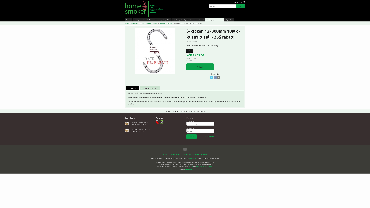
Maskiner (149, 20)
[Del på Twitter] (211, 77)
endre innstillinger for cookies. (204, 166)
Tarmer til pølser (199, 20)
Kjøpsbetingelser (174, 154)
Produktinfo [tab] (132, 88)
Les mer (190, 166)
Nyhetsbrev (204, 154)
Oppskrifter (229, 20)
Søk (241, 6)
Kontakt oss (201, 111)
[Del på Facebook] (215, 77)
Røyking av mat (139, 20)
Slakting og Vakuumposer (214, 20)
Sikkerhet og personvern (190, 154)
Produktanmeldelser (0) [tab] (148, 88)
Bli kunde (175, 111)
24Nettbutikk (188, 170)
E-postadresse (190, 121)
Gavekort (184, 111)
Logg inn (192, 111)
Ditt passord (190, 128)
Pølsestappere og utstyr (163, 20)
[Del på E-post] (218, 77)
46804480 (192, 158)
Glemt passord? (210, 136)
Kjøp (201, 66)
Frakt (165, 154)
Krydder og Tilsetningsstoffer (182, 20)
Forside (128, 20)
